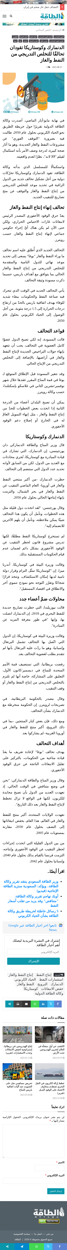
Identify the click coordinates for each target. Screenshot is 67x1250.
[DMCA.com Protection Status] (49, 1221)
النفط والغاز (25, 984)
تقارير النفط (34, 41)
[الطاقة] (52, 16)
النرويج (42, 984)
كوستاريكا (31, 989)
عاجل (25, 41)
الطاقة (18, 1239)
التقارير (15, 37)
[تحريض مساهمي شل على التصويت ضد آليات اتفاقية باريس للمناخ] (17, 1071)
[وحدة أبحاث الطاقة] (33, 23)
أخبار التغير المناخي (45, 37)
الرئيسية (57, 30)
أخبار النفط (24, 37)
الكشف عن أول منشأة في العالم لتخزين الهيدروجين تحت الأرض (51, 1049)
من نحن (49, 1234)
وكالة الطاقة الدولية (49, 993)
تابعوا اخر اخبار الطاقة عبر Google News (32, 927)
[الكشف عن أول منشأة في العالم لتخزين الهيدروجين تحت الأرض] (49, 1034)
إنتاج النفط (44, 975)
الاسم (60, 1162)
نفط (15, 41)
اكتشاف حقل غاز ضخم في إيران (41, 7)
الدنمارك (57, 984)
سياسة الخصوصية (22, 1234)
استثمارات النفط (51, 979)
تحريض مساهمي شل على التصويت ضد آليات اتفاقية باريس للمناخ (19, 1086)
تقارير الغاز (44, 41)
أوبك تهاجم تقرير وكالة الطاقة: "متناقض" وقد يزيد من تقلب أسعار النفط (33, 900)
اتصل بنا (38, 1234)
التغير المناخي (43, 30)
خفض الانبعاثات (52, 989)
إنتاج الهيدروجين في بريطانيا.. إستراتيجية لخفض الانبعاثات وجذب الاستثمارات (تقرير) (17, 1049)
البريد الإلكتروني (54, 1175)
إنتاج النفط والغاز (21, 975)
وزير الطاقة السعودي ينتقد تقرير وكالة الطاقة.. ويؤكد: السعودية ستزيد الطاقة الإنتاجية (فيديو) (30, 886)
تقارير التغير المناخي (57, 41)
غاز (20, 41)
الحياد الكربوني (25, 979)
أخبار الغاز (33, 37)
